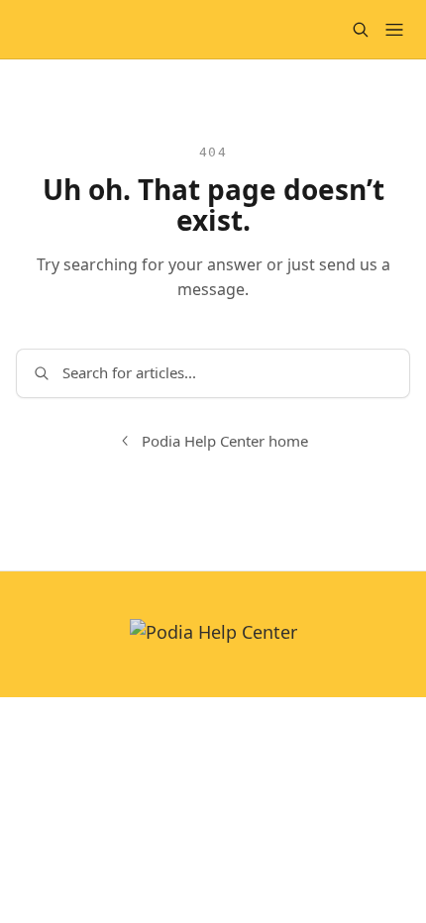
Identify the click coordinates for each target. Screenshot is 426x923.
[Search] (360, 30)
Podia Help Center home (225, 441)
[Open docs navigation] (394, 30)
